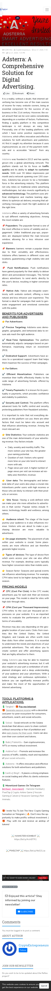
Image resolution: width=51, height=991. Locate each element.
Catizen (15, 795)
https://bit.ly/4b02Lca (34, 850)
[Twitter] (7, 1)
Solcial (9, 722)
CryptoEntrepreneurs (34, 945)
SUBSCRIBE (26, 911)
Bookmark (19, 93)
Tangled (9, 706)
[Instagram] (14, 1)
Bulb (8, 742)
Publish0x (17, 742)
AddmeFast (11, 751)
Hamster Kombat (34, 789)
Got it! (44, 985)
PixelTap (6, 792)
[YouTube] (10, 1)
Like (7, 93)
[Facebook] (3, 1)
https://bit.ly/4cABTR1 (25, 839)
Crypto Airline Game (22, 792)
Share (31, 93)
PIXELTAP (14, 850)
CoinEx (8, 773)
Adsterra (6, 159)
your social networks (15, 758)
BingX (16, 773)
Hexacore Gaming (29, 795)
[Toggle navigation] (47, 10)
